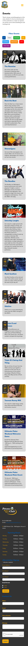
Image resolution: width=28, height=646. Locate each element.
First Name (5, 571)
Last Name (5, 576)
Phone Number (6, 615)
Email (4, 608)
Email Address (6, 565)
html (5, 585)
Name (4, 601)
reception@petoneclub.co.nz (13, 522)
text (5, 587)
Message (4, 623)
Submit (5, 641)
